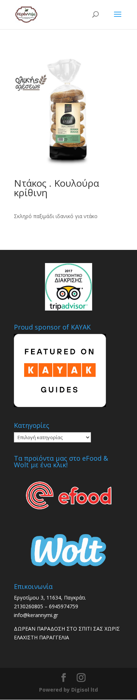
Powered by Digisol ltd (68, 689)
